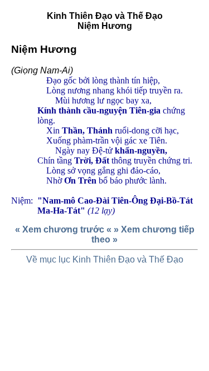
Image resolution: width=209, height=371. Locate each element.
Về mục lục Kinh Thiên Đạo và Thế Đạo (104, 259)
